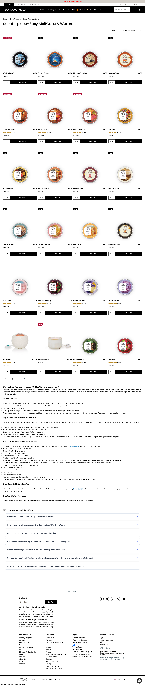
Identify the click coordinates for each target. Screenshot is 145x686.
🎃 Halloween (81, 10)
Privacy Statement (47, 612)
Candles (42, 10)
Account (49, 640)
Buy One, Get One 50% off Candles (73, 1)
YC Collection (97, 10)
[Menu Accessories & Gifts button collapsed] (75, 10)
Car (20, 645)
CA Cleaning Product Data (81, 654)
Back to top (72, 591)
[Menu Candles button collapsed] (45, 10)
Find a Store (50, 645)
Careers (21, 661)
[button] (139, 681)
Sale (20, 650)
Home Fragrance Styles (31, 19)
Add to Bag (23, 82)
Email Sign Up (23, 598)
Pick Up (48, 664)
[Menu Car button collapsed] (61, 10)
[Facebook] (102, 599)
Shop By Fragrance (25, 638)
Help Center (106, 648)
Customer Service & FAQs (54, 642)
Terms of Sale (77, 649)
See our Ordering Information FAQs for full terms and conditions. (112, 658)
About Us (22, 659)
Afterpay (49, 652)
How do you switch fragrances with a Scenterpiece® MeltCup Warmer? (37, 525)
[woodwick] (21, 4)
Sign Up (50, 602)
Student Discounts (52, 666)
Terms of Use (77, 647)
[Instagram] (113, 599)
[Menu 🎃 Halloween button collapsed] (85, 10)
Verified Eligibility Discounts (55, 669)
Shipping (49, 659)
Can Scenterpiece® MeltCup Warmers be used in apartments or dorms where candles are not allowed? (50, 558)
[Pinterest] (118, 599)
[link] (9, 132)
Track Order (50, 638)
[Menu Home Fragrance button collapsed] (57, 10)
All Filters (114, 30)
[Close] (141, 1)
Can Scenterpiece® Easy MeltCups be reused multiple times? (32, 533)
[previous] (54, 2)
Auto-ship (49, 650)
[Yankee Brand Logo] (15, 9)
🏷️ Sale (89, 10)
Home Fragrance (52, 10)
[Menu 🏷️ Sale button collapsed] (91, 10)
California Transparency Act (82, 652)
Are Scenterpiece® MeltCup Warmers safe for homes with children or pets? (38, 541)
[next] (91, 2)
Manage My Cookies (79, 640)
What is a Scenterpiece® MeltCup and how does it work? (31, 517)
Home (5, 19)
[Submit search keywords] (132, 9)
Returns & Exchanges (53, 661)
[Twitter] (107, 599)
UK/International (51, 657)
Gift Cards (22, 657)
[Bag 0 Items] (139, 10)
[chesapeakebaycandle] (34, 4)
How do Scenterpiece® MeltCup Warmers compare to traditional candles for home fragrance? (46, 566)
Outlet (21, 654)
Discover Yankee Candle (27, 652)
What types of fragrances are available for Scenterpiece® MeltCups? (36, 550)
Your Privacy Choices (79, 642)
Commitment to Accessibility (82, 656)
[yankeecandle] (9, 4)
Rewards (49, 647)
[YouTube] (124, 599)
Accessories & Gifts (69, 10)
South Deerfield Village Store (56, 654)
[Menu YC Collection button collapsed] (101, 10)
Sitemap (22, 664)
